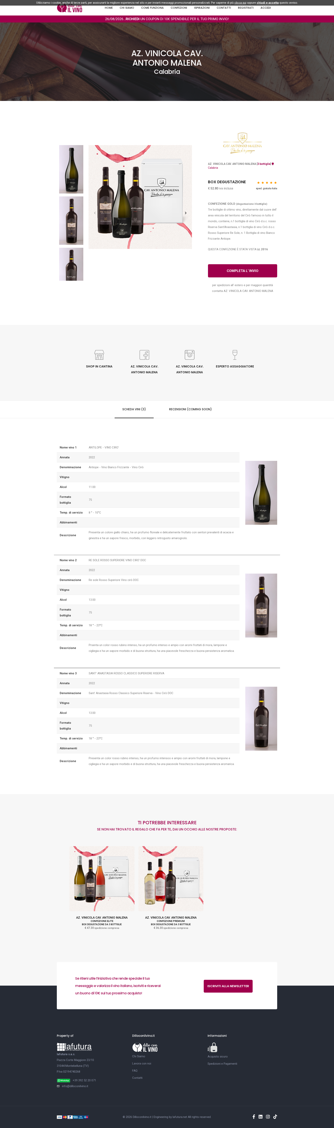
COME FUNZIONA (152, 8)
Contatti (137, 1078)
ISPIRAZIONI (202, 8)
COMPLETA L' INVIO (242, 271)
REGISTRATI (246, 8)
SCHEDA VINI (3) (134, 409)
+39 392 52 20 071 (84, 1080)
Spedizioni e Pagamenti (222, 1063)
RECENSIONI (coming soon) (190, 409)
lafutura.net (180, 1117)
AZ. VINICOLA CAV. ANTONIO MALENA (102, 921)
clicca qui (240, 2)
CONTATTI (224, 8)
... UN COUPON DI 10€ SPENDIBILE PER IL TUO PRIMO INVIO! (176, 19)
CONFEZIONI (179, 8)
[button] (185, 213)
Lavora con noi (141, 1063)
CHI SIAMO (127, 8)
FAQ (134, 1070)
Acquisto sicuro (218, 1056)
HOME (109, 8)
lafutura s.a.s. (66, 1054)
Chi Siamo (138, 1056)
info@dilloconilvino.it (75, 1086)
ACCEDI (266, 8)
